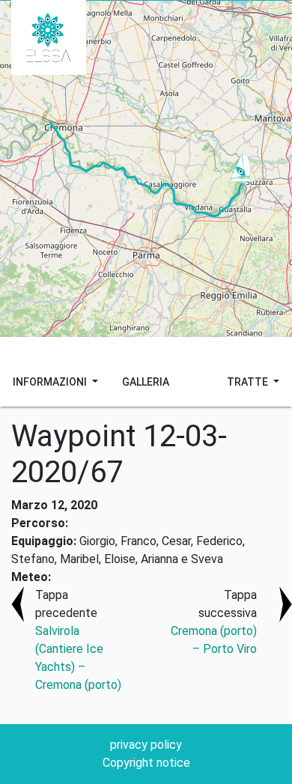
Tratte (248, 382)
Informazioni (51, 382)
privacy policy (146, 745)
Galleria (145, 382)
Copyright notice (146, 763)
